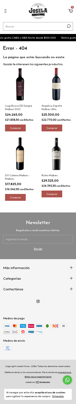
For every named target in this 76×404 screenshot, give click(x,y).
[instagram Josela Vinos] (38, 301)
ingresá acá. (65, 372)
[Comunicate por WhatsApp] (67, 379)
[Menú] (6, 11)
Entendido (58, 396)
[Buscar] (68, 26)
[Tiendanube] (38, 382)
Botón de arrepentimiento (38, 376)
